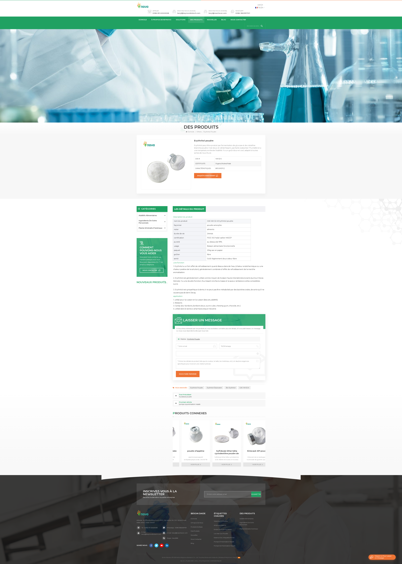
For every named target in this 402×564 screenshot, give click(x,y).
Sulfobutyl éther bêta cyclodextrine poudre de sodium (188, 452)
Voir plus (187, 464)
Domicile (143, 20)
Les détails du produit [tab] (189, 209)
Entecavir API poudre (219, 451)
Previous (169, 443)
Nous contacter (238, 20)
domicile (194, 518)
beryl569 (175, 538)
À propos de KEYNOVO (161, 20)
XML (196, 561)
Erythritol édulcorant (214, 388)
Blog (223, 20)
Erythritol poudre (193, 339)
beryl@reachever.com (218, 13)
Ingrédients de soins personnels (148, 222)
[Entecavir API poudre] (219, 434)
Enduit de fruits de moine (223, 529)
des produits (195, 531)
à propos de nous (197, 523)
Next (269, 443)
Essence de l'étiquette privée (224, 537)
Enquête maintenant (206, 176)
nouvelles (212, 20)
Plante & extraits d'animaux (150, 228)
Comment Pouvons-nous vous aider (151, 250)
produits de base (197, 527)
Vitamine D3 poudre (221, 521)
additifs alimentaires (148, 215)
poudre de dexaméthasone (250, 452)
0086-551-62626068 (161, 13)
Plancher (190, 561)
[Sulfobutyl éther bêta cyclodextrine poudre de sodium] (188, 434)
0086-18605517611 (242, 13)
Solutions (181, 20)
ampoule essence (220, 525)
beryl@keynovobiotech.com (188, 13)
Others (199, 132)
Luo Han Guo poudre (221, 533)
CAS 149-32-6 (244, 388)
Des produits (196, 20)
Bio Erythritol (230, 388)
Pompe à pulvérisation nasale (224, 542)
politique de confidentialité (210, 561)
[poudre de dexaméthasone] (250, 434)
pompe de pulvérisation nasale (224, 546)
